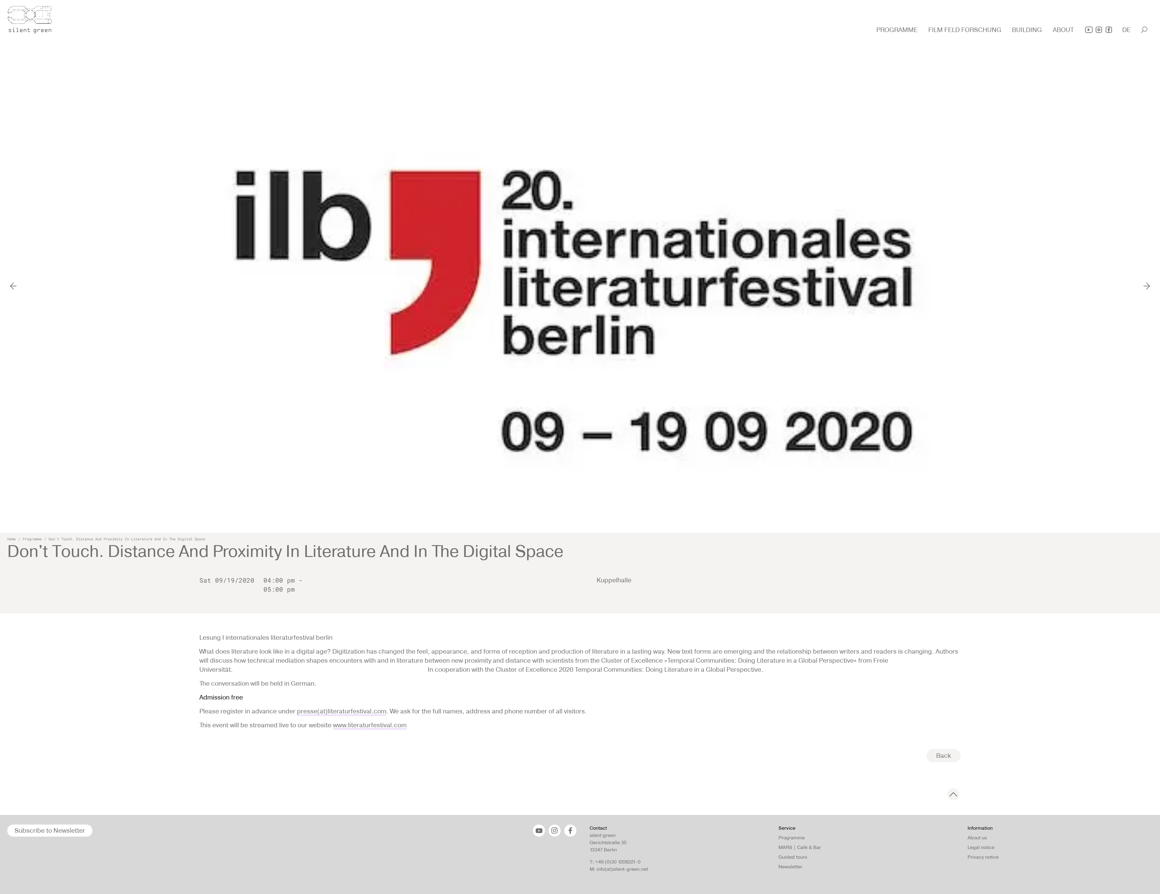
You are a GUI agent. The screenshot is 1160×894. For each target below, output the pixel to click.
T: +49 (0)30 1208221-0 (615, 862)
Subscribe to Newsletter (49, 830)
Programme (32, 538)
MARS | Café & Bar (799, 847)
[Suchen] (1144, 29)
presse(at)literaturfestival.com (341, 711)
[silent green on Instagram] (1099, 30)
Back (943, 755)
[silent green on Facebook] (1109, 30)
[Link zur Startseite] (33, 17)
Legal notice (981, 847)
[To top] (953, 794)
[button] (897, 30)
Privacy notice (983, 857)
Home (11, 538)
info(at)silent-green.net (622, 869)
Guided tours (792, 857)
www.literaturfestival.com (370, 725)
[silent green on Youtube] (1089, 30)
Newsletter (790, 867)
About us (977, 838)
